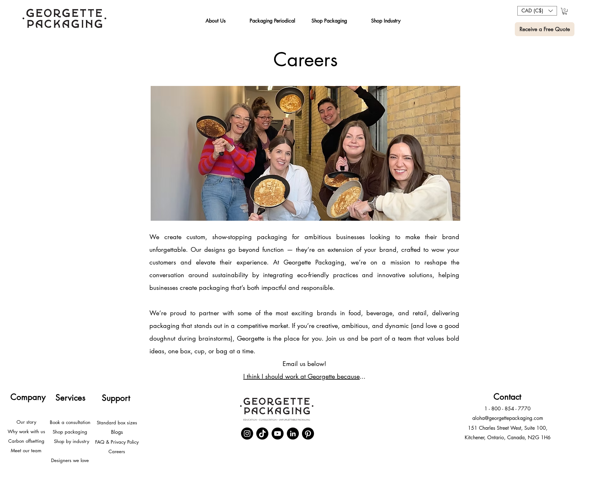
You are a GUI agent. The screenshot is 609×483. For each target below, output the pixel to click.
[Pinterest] (308, 434)
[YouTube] (278, 434)
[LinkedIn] (293, 434)
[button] (215, 21)
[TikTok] (262, 434)
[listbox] (537, 11)
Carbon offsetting (26, 441)
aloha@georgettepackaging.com (507, 418)
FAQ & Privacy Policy (117, 442)
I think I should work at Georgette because (301, 376)
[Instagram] (247, 434)
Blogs (117, 432)
